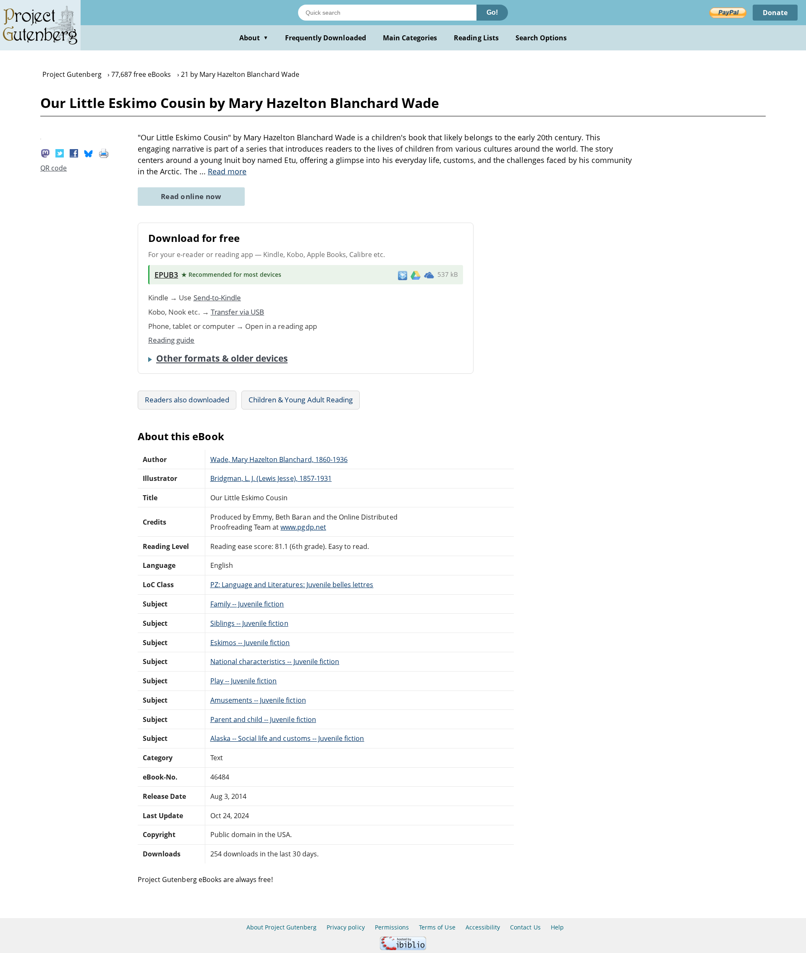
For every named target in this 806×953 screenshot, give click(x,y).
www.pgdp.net (303, 527)
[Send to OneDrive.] (429, 274)
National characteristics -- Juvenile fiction (275, 661)
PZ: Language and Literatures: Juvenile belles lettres (292, 584)
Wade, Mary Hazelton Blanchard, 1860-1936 (279, 459)
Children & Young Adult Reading (301, 399)
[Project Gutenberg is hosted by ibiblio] (403, 948)
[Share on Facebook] (74, 152)
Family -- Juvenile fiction (247, 604)
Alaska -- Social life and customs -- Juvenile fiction (287, 738)
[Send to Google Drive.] (416, 275)
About (253, 37)
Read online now (191, 196)
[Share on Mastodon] (45, 152)
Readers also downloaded (187, 399)
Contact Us (525, 927)
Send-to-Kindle (217, 297)
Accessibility (483, 927)
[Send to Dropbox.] (402, 275)
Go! (492, 12)
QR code (53, 168)
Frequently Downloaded (325, 37)
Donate (775, 12)
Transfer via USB (237, 312)
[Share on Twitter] (59, 152)
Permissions (392, 927)
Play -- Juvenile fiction (243, 680)
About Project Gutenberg (281, 927)
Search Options (541, 37)
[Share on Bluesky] (88, 152)
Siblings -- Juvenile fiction (249, 623)
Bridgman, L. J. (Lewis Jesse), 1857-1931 (271, 478)
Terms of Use (437, 927)
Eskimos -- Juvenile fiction (250, 642)
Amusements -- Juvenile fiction (258, 700)
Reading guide (171, 340)
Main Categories (410, 37)
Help (557, 927)
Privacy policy (346, 927)
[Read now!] (40, 137)
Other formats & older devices (222, 358)
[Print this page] (103, 152)
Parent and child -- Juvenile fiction (263, 719)
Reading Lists (476, 37)
